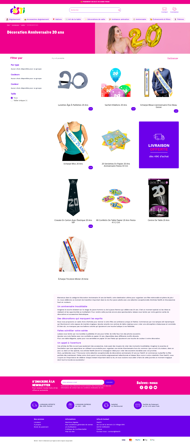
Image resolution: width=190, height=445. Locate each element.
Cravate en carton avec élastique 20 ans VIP (73, 221)
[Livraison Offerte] (159, 145)
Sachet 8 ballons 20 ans (116, 105)
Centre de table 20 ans (158, 220)
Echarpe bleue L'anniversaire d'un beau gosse (158, 106)
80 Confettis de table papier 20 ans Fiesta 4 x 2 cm (115, 221)
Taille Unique (20, 100)
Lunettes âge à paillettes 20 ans (73, 105)
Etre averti (118, 166)
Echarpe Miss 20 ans (73, 163)
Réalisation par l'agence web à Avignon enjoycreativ (58, 440)
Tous (16, 98)
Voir (90, 108)
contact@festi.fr (114, 431)
